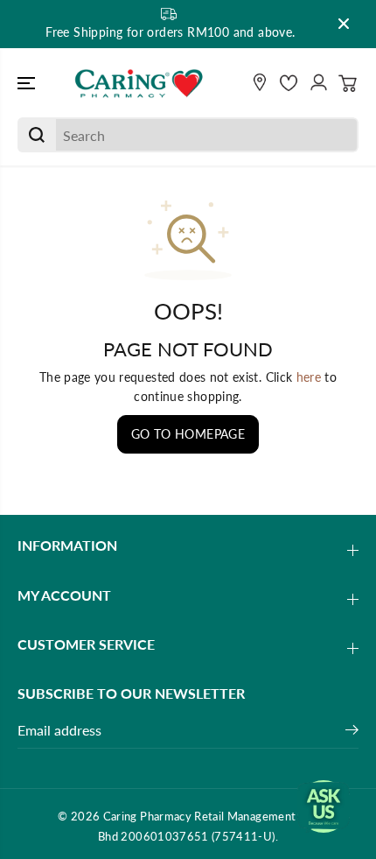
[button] (27, 83)
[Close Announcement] (344, 24)
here (308, 377)
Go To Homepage (188, 433)
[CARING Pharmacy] (139, 83)
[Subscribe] (352, 732)
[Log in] (318, 83)
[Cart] (348, 83)
